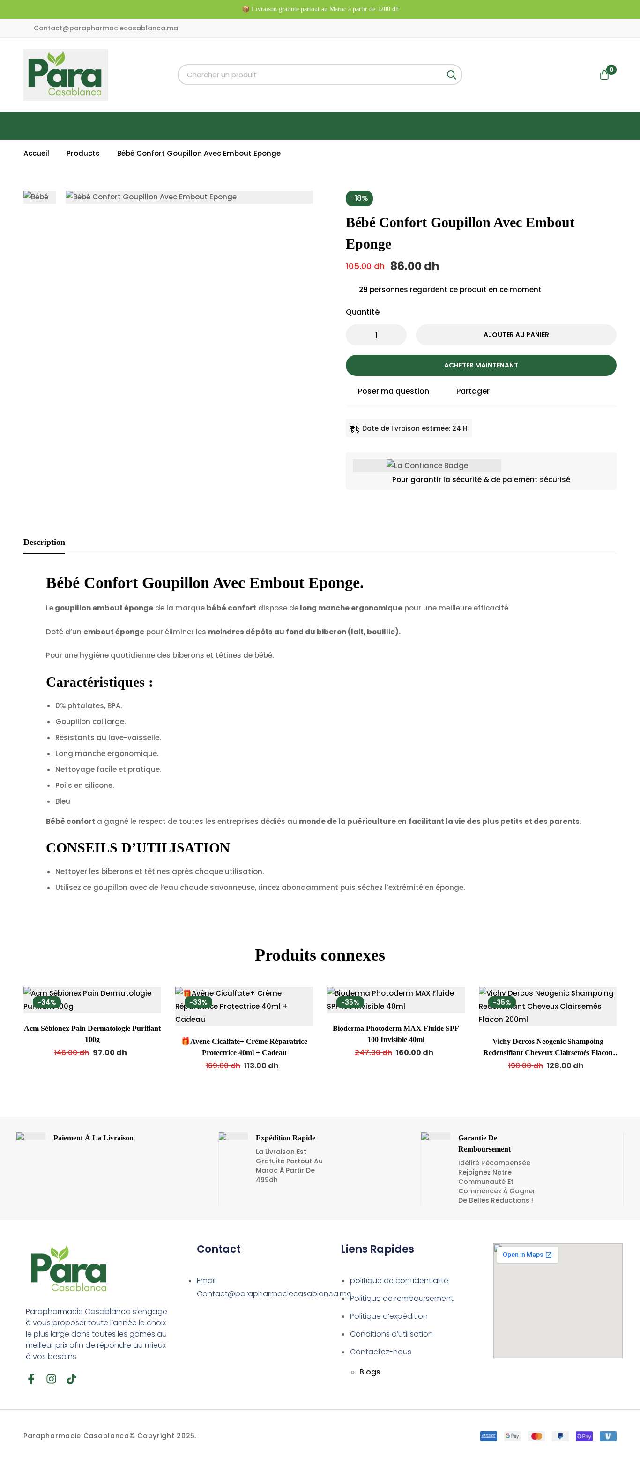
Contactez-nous (380, 1351)
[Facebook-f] (31, 1379)
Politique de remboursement (402, 1298)
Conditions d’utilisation (391, 1334)
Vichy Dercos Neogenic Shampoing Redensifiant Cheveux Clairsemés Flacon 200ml (548, 1052)
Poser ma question (393, 391)
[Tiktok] (71, 1379)
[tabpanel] (320, 737)
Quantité (363, 312)
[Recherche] (451, 74)
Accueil (36, 153)
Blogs (369, 1371)
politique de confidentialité (399, 1280)
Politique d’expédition (389, 1316)
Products (83, 153)
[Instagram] (51, 1379)
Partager (473, 391)
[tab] (44, 542)
